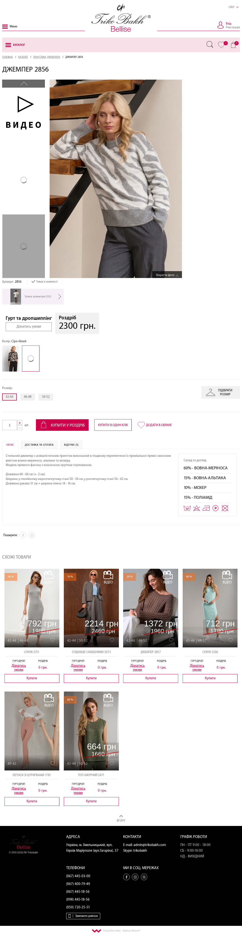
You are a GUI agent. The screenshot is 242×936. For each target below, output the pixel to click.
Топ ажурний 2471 (91, 775)
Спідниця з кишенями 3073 (91, 652)
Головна (7, 57)
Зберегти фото (165, 275)
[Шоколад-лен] (12, 359)
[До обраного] (52, 640)
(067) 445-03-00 (78, 876)
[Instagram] (31, 535)
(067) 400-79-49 (78, 884)
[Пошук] (210, 44)
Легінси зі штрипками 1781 (32, 775)
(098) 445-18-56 (78, 900)
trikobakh (140, 851)
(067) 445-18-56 (78, 892)
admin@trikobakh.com (150, 845)
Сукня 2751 (31, 652)
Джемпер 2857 (151, 652)
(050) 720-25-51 (78, 907)
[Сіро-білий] (32, 359)
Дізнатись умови (29, 327)
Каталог (23, 57)
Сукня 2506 (210, 652)
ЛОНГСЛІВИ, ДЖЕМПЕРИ (46, 57)
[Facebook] (23, 535)
